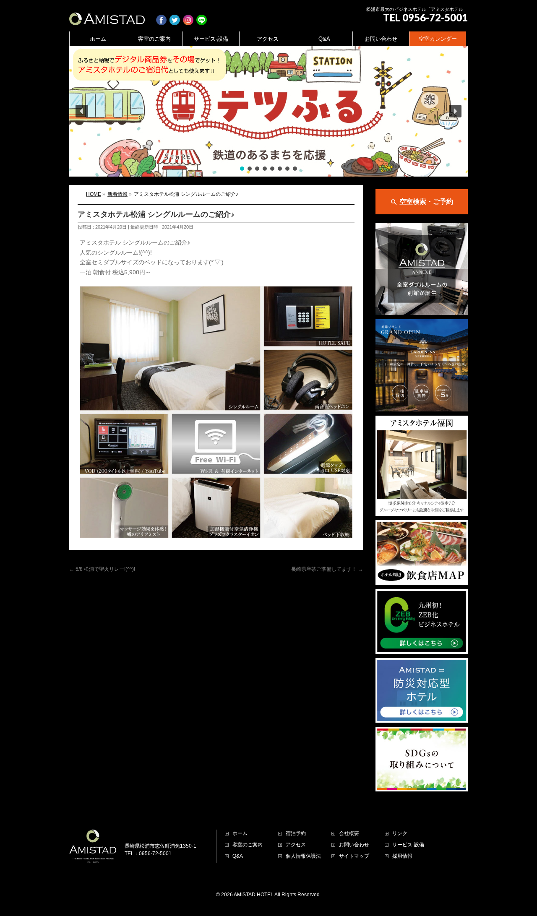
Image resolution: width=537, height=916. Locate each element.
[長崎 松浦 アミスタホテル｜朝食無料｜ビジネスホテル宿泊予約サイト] (107, 15)
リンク (399, 833)
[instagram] (188, 15)
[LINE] (201, 15)
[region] (268, 111)
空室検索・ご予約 (421, 202)
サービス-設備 (408, 845)
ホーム (240, 833)
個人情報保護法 (303, 856)
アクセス (296, 845)
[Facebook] (161, 15)
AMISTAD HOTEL (254, 895)
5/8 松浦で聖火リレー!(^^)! (102, 569)
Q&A (237, 856)
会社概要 (349, 833)
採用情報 (402, 856)
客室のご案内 (247, 845)
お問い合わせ (354, 845)
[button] (268, 111)
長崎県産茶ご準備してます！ (327, 569)
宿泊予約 (296, 833)
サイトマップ (354, 856)
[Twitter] (174, 15)
